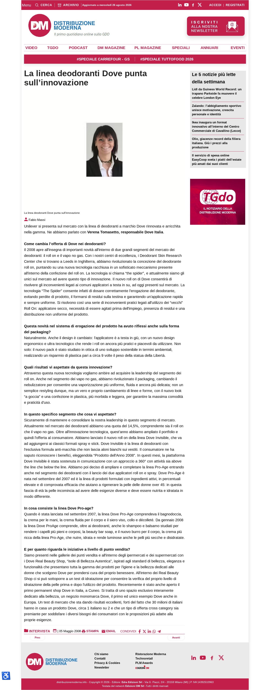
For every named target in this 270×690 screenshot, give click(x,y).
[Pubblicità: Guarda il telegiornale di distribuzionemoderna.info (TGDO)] (217, 202)
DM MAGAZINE (111, 48)
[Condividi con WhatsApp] (154, 631)
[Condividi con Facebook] (139, 631)
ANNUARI (209, 48)
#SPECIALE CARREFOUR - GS (103, 59)
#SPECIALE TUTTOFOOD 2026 (166, 59)
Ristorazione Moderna (150, 654)
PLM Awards (144, 662)
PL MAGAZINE (147, 48)
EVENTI (238, 48)
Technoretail (144, 658)
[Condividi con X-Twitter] (144, 631)
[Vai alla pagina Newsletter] (216, 26)
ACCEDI (215, 5)
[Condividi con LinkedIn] (149, 631)
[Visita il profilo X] (199, 5)
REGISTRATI (235, 5)
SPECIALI (181, 48)
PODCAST (78, 48)
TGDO (52, 48)
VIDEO (31, 48)
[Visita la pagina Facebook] (193, 5)
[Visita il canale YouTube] (186, 5)
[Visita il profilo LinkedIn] (180, 5)
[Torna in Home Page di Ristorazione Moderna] (51, 662)
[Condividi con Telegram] (159, 631)
